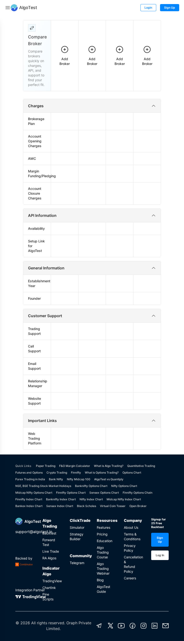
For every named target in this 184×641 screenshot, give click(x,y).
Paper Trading (45, 466)
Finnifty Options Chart (71, 492)
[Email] (165, 626)
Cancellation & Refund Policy (132, 564)
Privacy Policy (130, 548)
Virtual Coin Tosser (113, 506)
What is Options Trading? (102, 472)
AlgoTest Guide (103, 589)
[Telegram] (99, 626)
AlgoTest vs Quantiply (108, 479)
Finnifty (76, 472)
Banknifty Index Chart (61, 499)
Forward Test (48, 542)
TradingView (51, 581)
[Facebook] (132, 626)
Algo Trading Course (103, 552)
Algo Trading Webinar (103, 568)
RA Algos (49, 558)
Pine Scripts (47, 596)
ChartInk (49, 588)
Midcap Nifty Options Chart (33, 492)
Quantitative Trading (141, 466)
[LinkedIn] (154, 626)
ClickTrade (78, 520)
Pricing (102, 534)
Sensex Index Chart (59, 506)
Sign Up (169, 7)
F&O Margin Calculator (74, 466)
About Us (131, 527)
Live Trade (50, 551)
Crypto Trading (56, 472)
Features (103, 527)
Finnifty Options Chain (137, 492)
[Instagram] (143, 626)
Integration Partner (30, 590)
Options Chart (131, 472)
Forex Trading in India (30, 479)
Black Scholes (86, 506)
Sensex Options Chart (104, 492)
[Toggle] (8, 8)
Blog (100, 580)
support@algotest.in (33, 531)
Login (148, 7)
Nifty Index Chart (91, 499)
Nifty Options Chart (124, 486)
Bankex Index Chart (28, 506)
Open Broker (138, 506)
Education (104, 541)
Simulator (77, 527)
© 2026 (23, 622)
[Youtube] (121, 626)
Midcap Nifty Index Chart (124, 499)
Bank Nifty (56, 479)
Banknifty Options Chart (91, 486)
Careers (130, 578)
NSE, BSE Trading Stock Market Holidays (43, 486)
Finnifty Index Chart (28, 499)
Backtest (49, 533)
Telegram (77, 563)
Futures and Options (29, 472)
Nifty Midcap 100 (78, 479)
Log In (160, 555)
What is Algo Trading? (108, 466)
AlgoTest (32, 521)
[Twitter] (110, 626)
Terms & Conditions (132, 536)
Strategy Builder (76, 536)
